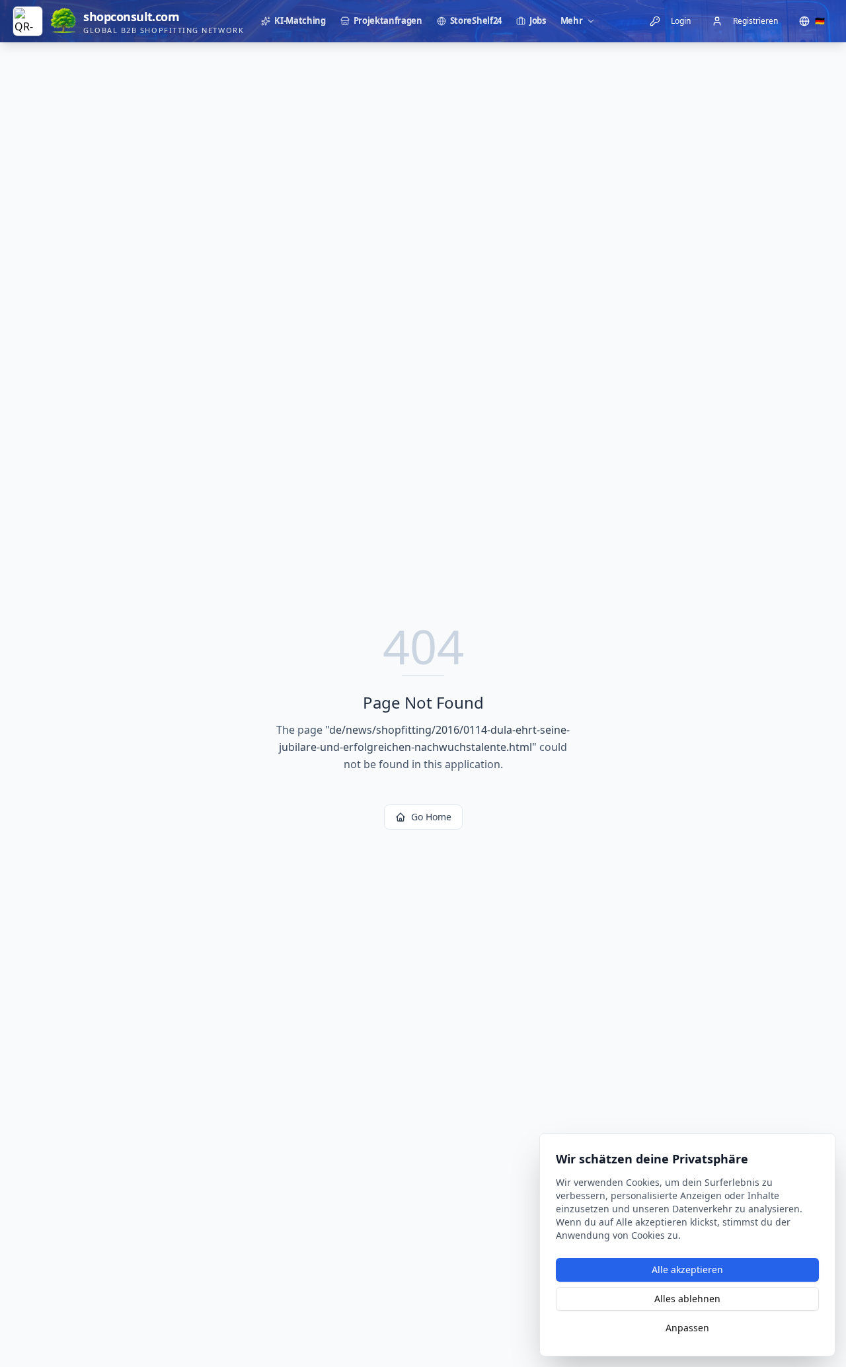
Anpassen (687, 1327)
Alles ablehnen (687, 1298)
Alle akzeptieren (687, 1269)
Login (681, 20)
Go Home (431, 816)
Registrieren (755, 20)
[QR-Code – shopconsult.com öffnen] (27, 21)
